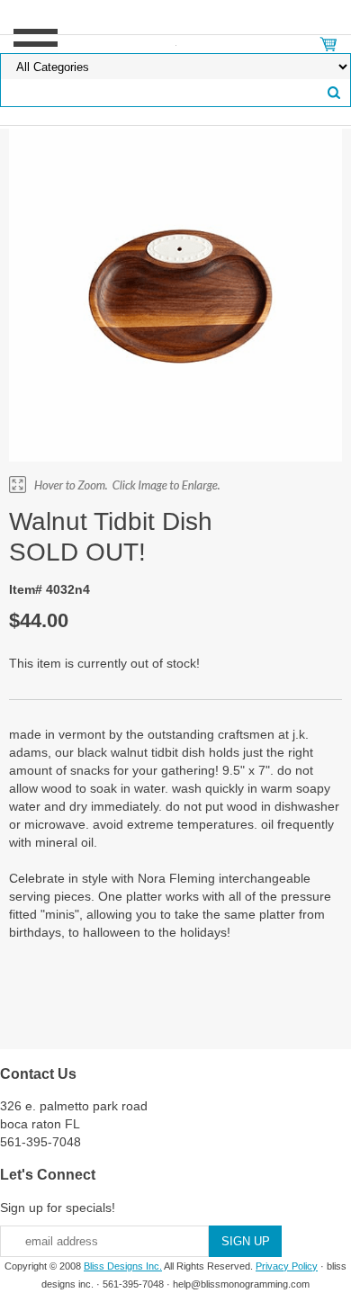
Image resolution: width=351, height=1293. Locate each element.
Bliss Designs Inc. (123, 1266)
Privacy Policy (287, 1266)
